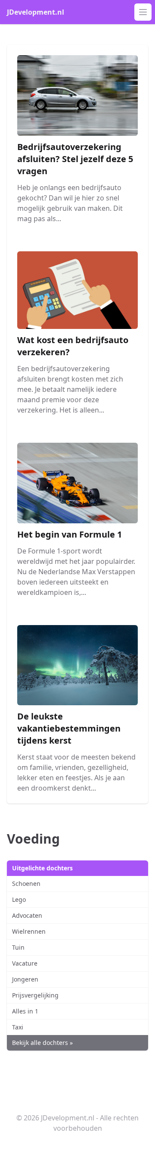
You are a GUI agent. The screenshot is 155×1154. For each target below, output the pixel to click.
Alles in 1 (25, 1011)
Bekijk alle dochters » (42, 1042)
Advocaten (27, 915)
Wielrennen (29, 931)
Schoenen (26, 883)
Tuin (18, 947)
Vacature (24, 963)
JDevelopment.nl (35, 12)
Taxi (17, 1027)
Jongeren (25, 979)
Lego (19, 899)
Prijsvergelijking (35, 995)
